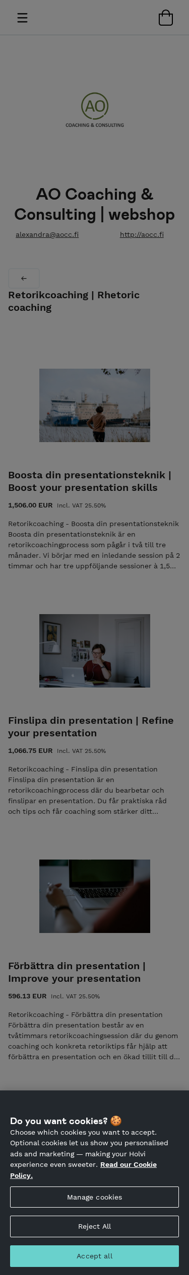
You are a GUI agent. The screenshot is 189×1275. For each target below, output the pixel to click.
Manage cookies (94, 1197)
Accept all (94, 1256)
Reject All (94, 1226)
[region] (94, 1182)
